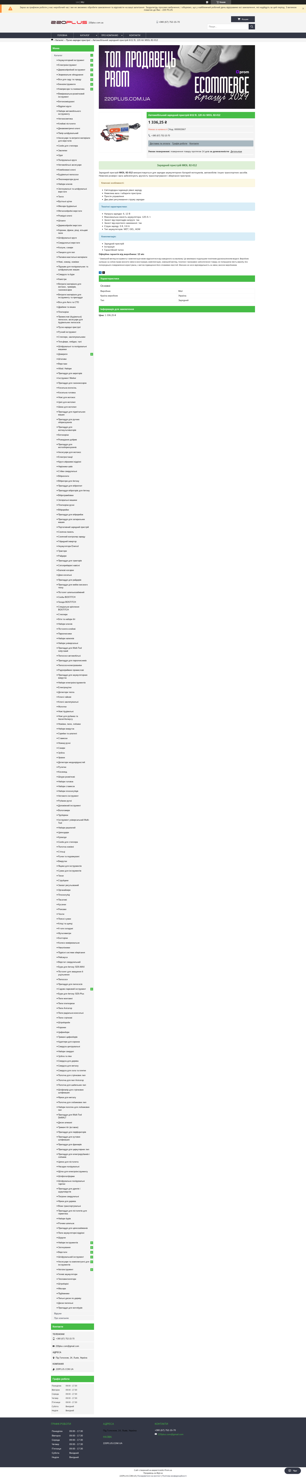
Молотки (62, 706)
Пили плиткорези (66, 1003)
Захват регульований (68, 885)
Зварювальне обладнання (70, 74)
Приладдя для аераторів (70, 373)
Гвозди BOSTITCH (67, 602)
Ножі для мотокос (66, 397)
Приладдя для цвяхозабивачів (73, 1228)
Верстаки (62, 364)
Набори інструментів (68, 1242)
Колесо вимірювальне (69, 943)
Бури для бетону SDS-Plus (71, 994)
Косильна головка (67, 392)
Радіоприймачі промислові (71, 670)
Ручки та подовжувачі (68, 856)
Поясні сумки (64, 919)
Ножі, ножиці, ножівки (68, 262)
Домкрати (62, 354)
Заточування (64, 1247)
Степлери (62, 614)
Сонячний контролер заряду (71, 536)
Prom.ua (168, 1470)
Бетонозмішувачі (66, 101)
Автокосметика (65, 119)
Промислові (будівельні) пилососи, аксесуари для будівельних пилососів (70, 320)
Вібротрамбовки (65, 495)
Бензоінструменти (67, 84)
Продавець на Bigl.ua (153, 1473)
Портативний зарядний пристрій (73, 527)
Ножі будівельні (65, 711)
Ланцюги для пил (66, 252)
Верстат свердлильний (69, 962)
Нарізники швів (65, 466)
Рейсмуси (63, 957)
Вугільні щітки (65, 201)
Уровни (61, 757)
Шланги (62, 220)
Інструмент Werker (67, 378)
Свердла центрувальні (69, 1046)
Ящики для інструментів (70, 866)
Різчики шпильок (66, 1223)
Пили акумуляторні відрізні (71, 1233)
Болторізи (63, 938)
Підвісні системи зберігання (71, 952)
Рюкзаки (62, 909)
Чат (295, 1470)
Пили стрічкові (65, 1018)
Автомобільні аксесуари (69, 165)
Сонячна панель (66, 532)
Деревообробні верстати (70, 225)
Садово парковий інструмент (72, 989)
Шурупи (62, 1237)
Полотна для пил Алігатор (71, 1080)
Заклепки (62, 150)
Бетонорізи (63, 435)
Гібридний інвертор (67, 541)
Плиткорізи (63, 312)
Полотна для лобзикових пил (72, 1102)
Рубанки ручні (65, 801)
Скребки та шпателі (67, 733)
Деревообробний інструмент (71, 70)
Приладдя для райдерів (69, 580)
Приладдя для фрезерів (70, 1144)
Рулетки (62, 767)
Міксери (62, 1288)
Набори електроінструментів (72, 682)
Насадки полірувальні (68, 1166)
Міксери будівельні (67, 206)
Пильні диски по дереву (69, 1298)
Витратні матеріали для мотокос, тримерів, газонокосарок (69, 287)
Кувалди (62, 837)
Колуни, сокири (65, 247)
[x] (103, 273)
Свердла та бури (66, 274)
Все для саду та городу (69, 79)
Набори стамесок (66, 786)
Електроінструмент (67, 65)
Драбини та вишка (67, 307)
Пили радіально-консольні (71, 1013)
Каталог (85, 35)
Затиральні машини (67, 500)
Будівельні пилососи (68, 174)
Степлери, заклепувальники (71, 337)
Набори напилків (66, 638)
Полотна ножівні (66, 847)
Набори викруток (66, 729)
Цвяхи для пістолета (68, 1162)
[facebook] (100, 273)
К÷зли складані (65, 928)
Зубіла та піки (65, 1056)
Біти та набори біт (66, 619)
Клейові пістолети (67, 123)
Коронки (62, 1027)
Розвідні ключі (65, 216)
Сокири (61, 748)
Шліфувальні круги (67, 238)
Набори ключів (65, 184)
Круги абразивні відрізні (69, 462)
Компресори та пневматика (71, 89)
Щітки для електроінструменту (73, 1171)
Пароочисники (65, 633)
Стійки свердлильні (67, 471)
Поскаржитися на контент (149, 1476)
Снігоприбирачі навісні (69, 565)
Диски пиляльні (65, 1303)
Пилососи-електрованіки (70, 665)
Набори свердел (66, 1051)
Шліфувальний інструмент (71, 1257)
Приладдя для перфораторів (72, 1132)
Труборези (63, 815)
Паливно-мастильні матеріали (72, 257)
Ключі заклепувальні (68, 702)
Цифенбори (63, 1032)
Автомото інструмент (68, 796)
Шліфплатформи (66, 1176)
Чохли (61, 914)
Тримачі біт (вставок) (68, 1127)
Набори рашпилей (66, 827)
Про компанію (109, 35)
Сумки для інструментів (69, 871)
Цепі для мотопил (67, 402)
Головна (62, 35)
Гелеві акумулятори (67, 1274)
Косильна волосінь (67, 388)
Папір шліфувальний (68, 133)
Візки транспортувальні (69, 1206)
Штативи (62, 359)
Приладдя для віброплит (70, 486)
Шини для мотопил (67, 407)
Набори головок (65, 781)
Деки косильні (65, 575)
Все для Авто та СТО (68, 302)
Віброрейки (63, 510)
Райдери (62, 556)
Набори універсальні (68, 643)
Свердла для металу (68, 1066)
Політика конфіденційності (174, 1476)
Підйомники (63, 1293)
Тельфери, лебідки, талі (70, 341)
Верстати (62, 1252)
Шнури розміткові (66, 777)
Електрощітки (64, 687)
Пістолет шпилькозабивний (71, 592)
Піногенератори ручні (68, 179)
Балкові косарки (66, 570)
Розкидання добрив (67, 439)
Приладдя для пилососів (70, 984)
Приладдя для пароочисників (72, 660)
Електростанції (65, 457)
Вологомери (64, 810)
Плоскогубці (64, 895)
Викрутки (62, 861)
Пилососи (63, 979)
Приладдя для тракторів (70, 560)
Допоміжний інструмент (69, 805)
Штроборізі (63, 1284)
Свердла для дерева (68, 1061)
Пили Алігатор (65, 1008)
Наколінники (64, 947)
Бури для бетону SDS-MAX (71, 967)
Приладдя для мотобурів (70, 1308)
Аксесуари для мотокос (69, 452)
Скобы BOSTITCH (66, 597)
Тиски (61, 876)
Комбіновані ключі (67, 170)
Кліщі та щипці (65, 923)
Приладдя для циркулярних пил (73, 1149)
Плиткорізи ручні (66, 505)
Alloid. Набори (65, 368)
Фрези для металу (67, 1097)
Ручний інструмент (67, 332)
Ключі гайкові (64, 697)
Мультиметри (64, 933)
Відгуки (58, 1313)
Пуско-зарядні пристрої (78, 40)
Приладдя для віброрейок (70, 514)
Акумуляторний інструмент (71, 60)
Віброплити (63, 476)
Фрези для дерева (67, 1201)
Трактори (62, 551)
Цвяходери (63, 832)
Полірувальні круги (67, 160)
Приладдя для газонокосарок (72, 383)
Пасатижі (62, 900)
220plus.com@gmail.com (67, 1346)
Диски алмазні (65, 1122)
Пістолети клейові (67, 629)
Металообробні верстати (70, 211)
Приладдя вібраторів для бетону (74, 490)
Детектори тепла (66, 692)
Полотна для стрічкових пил (72, 1075)
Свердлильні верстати (69, 243)
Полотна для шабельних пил (72, 1085)
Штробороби (64, 1022)
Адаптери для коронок (69, 1042)
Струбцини (63, 880)
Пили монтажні (65, 998)
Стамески (62, 738)
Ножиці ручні (64, 743)
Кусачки (62, 904)
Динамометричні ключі (69, 128)
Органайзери (64, 890)
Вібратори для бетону (68, 481)
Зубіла (61, 753)
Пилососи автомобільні (69, 656)
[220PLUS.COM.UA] (69, 23)
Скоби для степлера (68, 146)
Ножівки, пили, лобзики (69, 724)
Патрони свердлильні (68, 1196)
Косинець (62, 772)
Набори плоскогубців (68, 791)
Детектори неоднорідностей (71, 762)
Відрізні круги (64, 106)
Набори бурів (64, 1218)
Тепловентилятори (67, 1279)
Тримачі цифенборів (67, 1037)
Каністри (62, 279)
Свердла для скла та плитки (72, 1070)
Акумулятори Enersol (68, 546)
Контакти (134, 35)
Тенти (61, 196)
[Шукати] (252, 26)
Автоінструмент (65, 1269)
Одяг (60, 155)
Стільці (61, 852)
